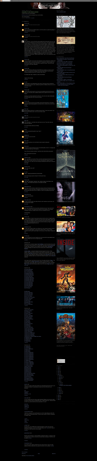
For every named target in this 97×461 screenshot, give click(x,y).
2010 (59, 374)
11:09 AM (26, 132)
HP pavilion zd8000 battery (28, 348)
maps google (26, 397)
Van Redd (26, 235)
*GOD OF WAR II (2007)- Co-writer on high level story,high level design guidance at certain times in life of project (66, 65)
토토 (25, 390)
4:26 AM (26, 430)
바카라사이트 (26, 405)
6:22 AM (26, 118)
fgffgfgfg (25, 135)
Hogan (51, 260)
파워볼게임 (26, 392)
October (60, 375)
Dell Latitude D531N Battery (28, 272)
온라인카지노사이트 (27, 393)
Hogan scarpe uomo (27, 263)
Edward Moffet (26, 186)
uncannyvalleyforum (27, 411)
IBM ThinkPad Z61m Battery (29, 375)
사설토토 (25, 418)
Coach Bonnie (50, 246)
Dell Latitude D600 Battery (28, 269)
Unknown (25, 23)
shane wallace (26, 199)
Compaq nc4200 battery (28, 331)
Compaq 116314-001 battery (28, 329)
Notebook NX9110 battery (28, 366)
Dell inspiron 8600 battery (28, 304)
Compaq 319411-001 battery (28, 330)
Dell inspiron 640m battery (28, 293)
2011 (59, 372)
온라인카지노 (26, 391)
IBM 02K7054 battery (27, 368)
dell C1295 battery (27, 321)
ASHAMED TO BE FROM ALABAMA (65, 385)
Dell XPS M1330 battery (28, 270)
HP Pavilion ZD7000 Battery (29, 354)
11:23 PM (26, 113)
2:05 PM (26, 56)
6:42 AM (26, 224)
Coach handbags (40, 244)
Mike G (25, 140)
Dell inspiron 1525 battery (28, 323)
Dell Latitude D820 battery (28, 282)
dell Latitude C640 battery (28, 316)
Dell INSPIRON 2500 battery (29, 279)
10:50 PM (26, 265)
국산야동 (52, 445)
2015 (59, 368)
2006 (59, 399)
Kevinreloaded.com (27, 206)
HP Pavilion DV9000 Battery (29, 359)
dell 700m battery (27, 320)
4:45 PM (26, 143)
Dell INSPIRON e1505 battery (29, 278)
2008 (59, 396)
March (60, 390)
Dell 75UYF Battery (27, 314)
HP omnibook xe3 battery (28, 365)
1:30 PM (26, 32)
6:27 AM (26, 127)
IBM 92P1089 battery (27, 372)
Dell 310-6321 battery (27, 299)
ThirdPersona (26, 157)
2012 (59, 371)
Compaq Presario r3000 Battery (29, 335)
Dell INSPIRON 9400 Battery (29, 277)
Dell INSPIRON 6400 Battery (29, 275)
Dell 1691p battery (27, 300)
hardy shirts (30, 253)
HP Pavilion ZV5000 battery (28, 352)
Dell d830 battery (27, 291)
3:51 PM (26, 87)
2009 (59, 395)
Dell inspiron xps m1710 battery (29, 297)
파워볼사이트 (26, 406)
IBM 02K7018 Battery (27, 376)
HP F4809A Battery (27, 341)
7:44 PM (26, 305)
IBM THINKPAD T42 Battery (29, 379)
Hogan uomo (49, 263)
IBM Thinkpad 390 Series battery (29, 373)
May (59, 387)
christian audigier (27, 251)
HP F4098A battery (27, 360)
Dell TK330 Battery (27, 324)
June (60, 381)
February (60, 391)
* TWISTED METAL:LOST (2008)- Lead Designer (65, 61)
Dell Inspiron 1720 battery (28, 315)
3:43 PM (26, 79)
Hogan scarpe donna (35, 261)
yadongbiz (26, 425)
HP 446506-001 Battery (28, 338)
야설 (47, 427)
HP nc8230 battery (27, 347)
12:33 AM (26, 204)
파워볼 (25, 421)
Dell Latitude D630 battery (28, 285)
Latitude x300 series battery (28, 309)
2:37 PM (26, 191)
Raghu (25, 115)
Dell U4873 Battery (27, 322)
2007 (59, 398)
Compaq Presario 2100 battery (29, 334)
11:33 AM (26, 214)
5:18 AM (26, 422)
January (60, 393)
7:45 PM (26, 342)
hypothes (25, 384)
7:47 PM (26, 381)
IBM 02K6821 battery (27, 367)
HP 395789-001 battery (28, 337)
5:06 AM (26, 395)
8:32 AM (26, 233)
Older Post (54, 453)
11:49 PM (26, 169)
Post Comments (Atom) (30, 455)
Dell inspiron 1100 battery (28, 298)
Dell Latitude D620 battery (28, 284)
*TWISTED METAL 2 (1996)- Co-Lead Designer (64, 79)
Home (39, 453)
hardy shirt (53, 255)
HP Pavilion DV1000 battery (28, 353)
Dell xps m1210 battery (28, 286)
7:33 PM (26, 106)
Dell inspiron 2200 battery (28, 292)
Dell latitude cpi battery (28, 310)
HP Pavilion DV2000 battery (28, 355)
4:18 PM (26, 98)
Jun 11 (61, 382)
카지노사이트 (26, 407)
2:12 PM (26, 65)
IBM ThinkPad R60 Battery (28, 380)
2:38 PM (26, 197)
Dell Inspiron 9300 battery (28, 276)
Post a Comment (24, 452)
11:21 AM (26, 177)
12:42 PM (26, 138)
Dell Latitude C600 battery (28, 327)
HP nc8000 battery (27, 346)
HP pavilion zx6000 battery (28, 361)
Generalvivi (26, 166)
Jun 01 (61, 384)
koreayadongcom (27, 443)
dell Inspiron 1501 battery (28, 313)
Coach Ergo (53, 245)
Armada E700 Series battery (29, 328)
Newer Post (24, 453)
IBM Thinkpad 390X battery (28, 374)
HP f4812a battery (27, 351)
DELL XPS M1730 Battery (28, 271)
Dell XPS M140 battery (28, 317)
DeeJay (25, 146)
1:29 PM (26, 25)
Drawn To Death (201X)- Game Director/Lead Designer (65, 58)
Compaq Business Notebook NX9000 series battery (32, 336)
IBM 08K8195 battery (27, 369)
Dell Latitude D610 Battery (28, 283)
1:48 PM (26, 37)
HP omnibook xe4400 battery (29, 362)
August (60, 378)
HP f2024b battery (27, 350)
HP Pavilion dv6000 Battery (28, 358)
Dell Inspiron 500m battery (28, 301)
